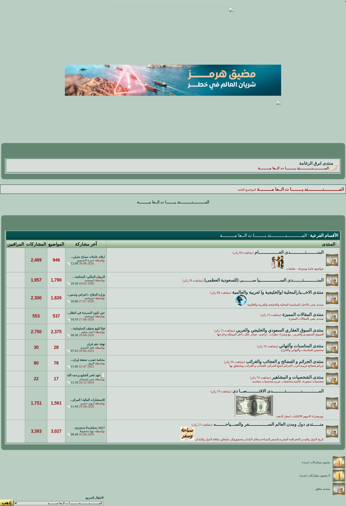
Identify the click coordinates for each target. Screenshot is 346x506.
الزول (91, 363)
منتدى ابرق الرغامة (316, 163)
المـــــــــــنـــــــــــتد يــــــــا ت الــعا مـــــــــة (173, 202)
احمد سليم (87, 331)
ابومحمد (89, 280)
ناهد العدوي (87, 347)
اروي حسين (87, 403)
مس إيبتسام (86, 379)
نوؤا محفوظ (86, 431)
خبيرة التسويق (85, 260)
